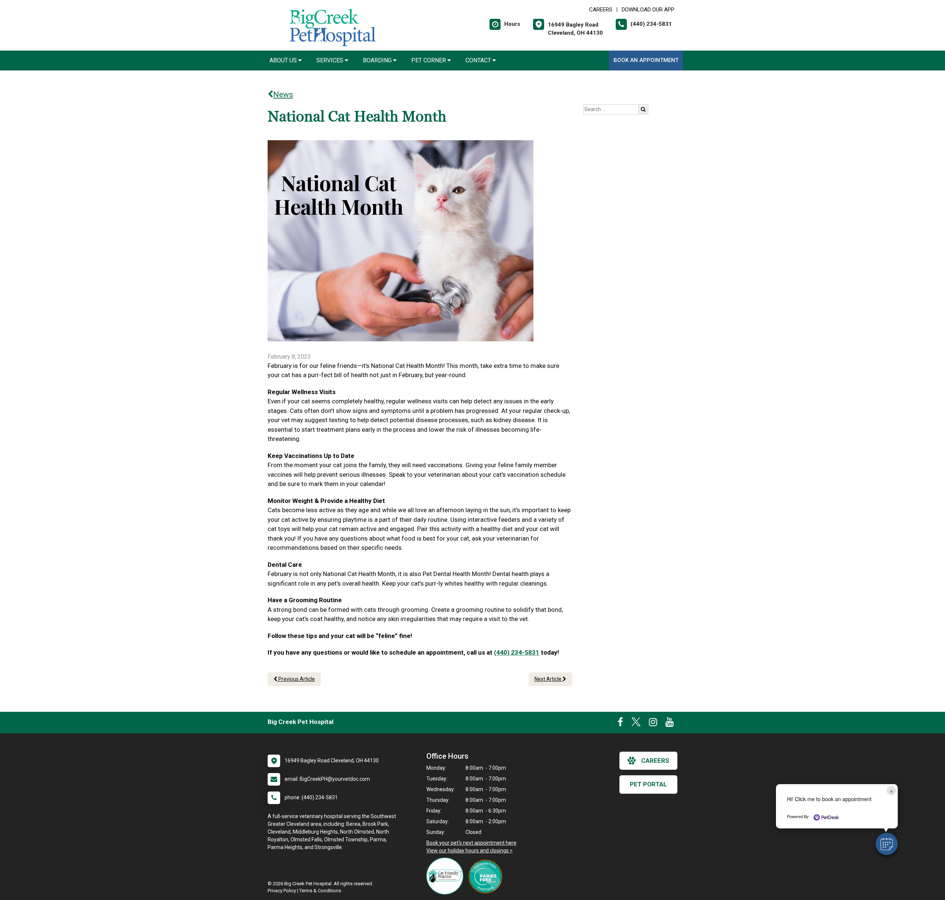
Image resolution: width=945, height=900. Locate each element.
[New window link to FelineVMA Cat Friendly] (446, 876)
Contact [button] (478, 60)
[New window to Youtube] (669, 724)
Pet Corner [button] (429, 60)
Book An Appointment (646, 60)
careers (655, 760)
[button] (887, 844)
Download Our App (648, 9)
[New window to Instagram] (653, 724)
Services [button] (330, 60)
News (283, 94)
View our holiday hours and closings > (469, 851)
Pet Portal (648, 784)
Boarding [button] (378, 60)
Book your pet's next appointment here (471, 843)
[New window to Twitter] (636, 724)
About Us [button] (283, 60)
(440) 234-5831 (516, 652)
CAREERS (600, 9)
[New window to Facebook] (620, 724)
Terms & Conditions (320, 890)
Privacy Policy (282, 890)
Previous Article (296, 679)
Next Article (549, 679)
